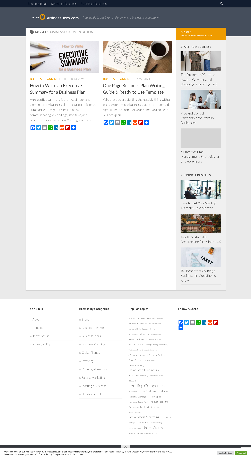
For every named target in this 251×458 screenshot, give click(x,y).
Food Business (136, 360)
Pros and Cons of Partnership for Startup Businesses (197, 118)
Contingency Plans (135, 350)
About (37, 319)
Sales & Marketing (93, 377)
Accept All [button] (241, 453)
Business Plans (136, 344)
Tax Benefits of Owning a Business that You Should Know (198, 275)
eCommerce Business (138, 355)
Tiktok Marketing (156, 423)
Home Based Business (143, 370)
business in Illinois (148, 329)
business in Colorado (155, 324)
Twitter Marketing (135, 428)
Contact (38, 327)
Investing (88, 361)
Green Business (150, 360)
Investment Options (156, 376)
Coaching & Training (151, 345)
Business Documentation (140, 318)
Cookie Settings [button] (225, 453)
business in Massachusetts (137, 334)
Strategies (132, 423)
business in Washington (153, 339)
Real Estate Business (149, 407)
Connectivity (163, 345)
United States (152, 427)
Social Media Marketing (144, 417)
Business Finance (93, 327)
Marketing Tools (156, 396)
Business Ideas (37, 4)
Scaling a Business (134, 412)
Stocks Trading (166, 417)
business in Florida (135, 329)
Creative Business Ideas (149, 350)
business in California (138, 323)
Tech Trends (143, 422)
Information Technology (139, 375)
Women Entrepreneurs (151, 433)
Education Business (157, 355)
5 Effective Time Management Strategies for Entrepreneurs (200, 156)
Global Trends (91, 352)
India (160, 370)
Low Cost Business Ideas (154, 391)
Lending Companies (147, 385)
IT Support (132, 381)
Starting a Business (64, 4)
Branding (88, 319)
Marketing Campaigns (138, 396)
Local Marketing (134, 391)
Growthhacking (136, 365)
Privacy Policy (41, 344)
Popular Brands (143, 402)
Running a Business (94, 4)
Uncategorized (91, 394)
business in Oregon (154, 334)
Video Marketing (136, 433)
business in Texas (136, 339)
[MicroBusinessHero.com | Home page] (55, 17)
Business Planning (44, 79)
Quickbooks (134, 407)
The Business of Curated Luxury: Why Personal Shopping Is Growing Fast (199, 79)
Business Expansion (158, 318)
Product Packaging (159, 401)
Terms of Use (41, 336)
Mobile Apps (133, 402)
